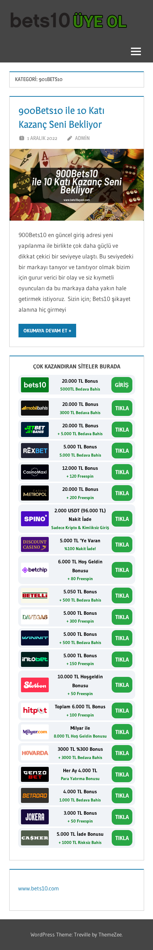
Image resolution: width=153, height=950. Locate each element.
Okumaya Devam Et (45, 330)
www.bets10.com (38, 888)
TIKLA (122, 408)
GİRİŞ (122, 384)
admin (82, 138)
